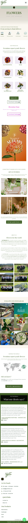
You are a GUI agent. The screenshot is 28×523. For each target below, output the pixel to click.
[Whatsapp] (24, 519)
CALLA (20, 77)
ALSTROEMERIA (7, 64)
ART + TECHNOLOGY (7, 91)
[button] (26, 2)
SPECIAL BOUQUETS (20, 91)
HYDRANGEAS (7, 77)
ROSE (20, 64)
